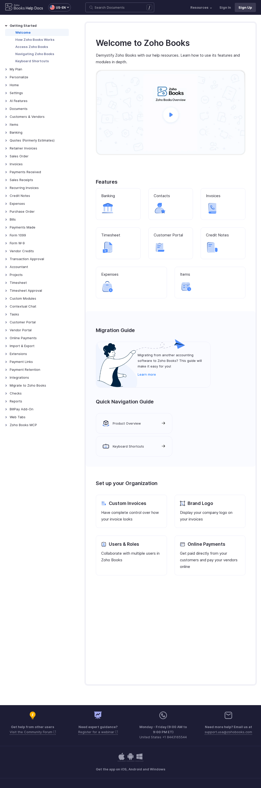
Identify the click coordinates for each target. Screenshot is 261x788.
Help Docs (34, 8)
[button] (57, 7)
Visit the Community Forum (31, 732)
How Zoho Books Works (35, 39)
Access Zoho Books (31, 47)
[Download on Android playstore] (121, 759)
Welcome (23, 32)
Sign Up (245, 7)
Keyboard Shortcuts (32, 61)
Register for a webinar (96, 732)
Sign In (225, 7)
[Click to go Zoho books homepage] (15, 7)
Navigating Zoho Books (34, 54)
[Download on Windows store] (139, 759)
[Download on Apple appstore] (130, 759)
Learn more (147, 374)
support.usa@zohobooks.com (228, 732)
